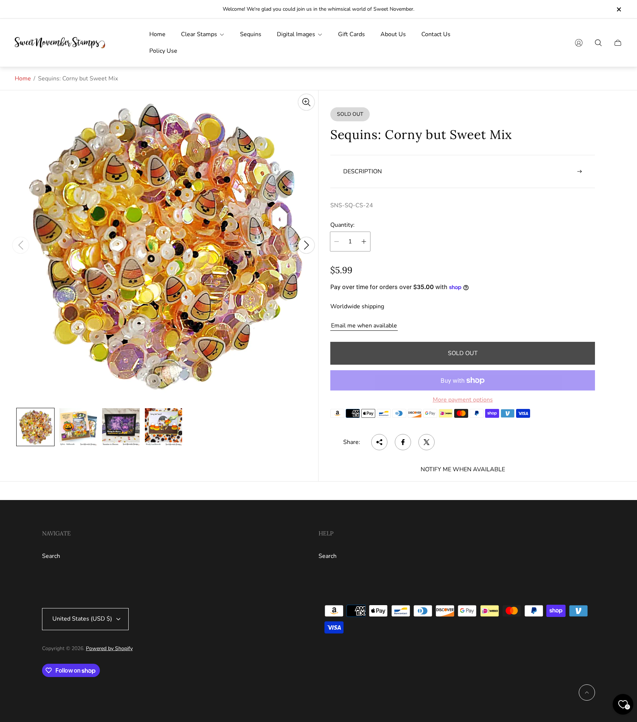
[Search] (598, 43)
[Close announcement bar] (618, 9)
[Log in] (579, 43)
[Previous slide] (21, 245)
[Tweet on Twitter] (426, 442)
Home (23, 78)
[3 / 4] (121, 427)
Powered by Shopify (109, 648)
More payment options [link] (463, 399)
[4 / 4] (164, 427)
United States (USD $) (82, 619)
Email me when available (364, 326)
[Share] (379, 442)
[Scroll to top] (587, 692)
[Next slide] (306, 245)
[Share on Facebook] (403, 442)
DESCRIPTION (362, 171)
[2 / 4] (78, 427)
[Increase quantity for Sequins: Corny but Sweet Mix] (364, 241)
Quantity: (342, 225)
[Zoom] (306, 102)
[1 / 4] (35, 427)
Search (51, 556)
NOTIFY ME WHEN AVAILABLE (463, 469)
